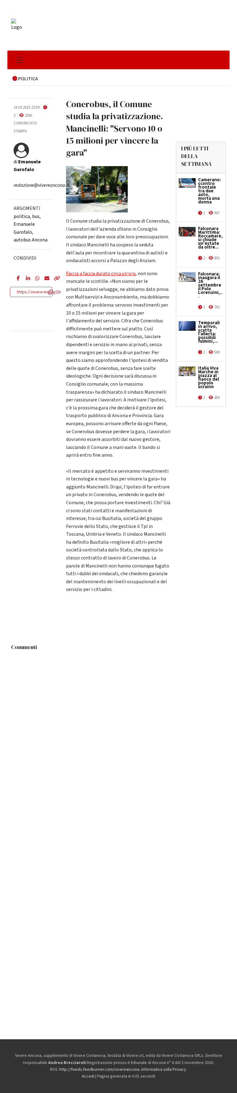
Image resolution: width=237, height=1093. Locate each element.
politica (22, 216)
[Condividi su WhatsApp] (35, 279)
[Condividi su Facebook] (17, 279)
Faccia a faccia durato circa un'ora (100, 273)
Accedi (88, 1076)
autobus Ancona (31, 240)
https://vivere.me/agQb (39, 292)
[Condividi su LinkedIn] (26, 279)
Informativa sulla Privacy (163, 1069)
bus (36, 216)
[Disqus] (118, 730)
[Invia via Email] (44, 279)
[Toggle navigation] (19, 60)
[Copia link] (54, 279)
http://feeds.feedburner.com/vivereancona (99, 1069)
